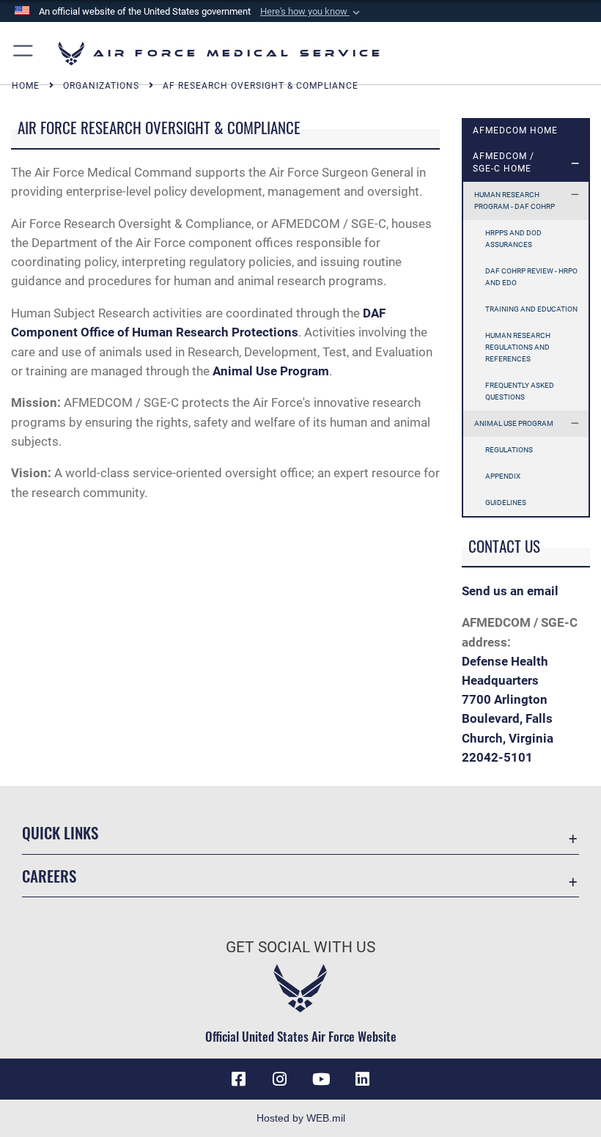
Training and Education (531, 309)
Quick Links (60, 832)
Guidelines (505, 502)
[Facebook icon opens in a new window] (239, 1079)
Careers (49, 875)
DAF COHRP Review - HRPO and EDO (531, 276)
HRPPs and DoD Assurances (513, 238)
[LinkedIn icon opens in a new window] (362, 1079)
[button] (311, 11)
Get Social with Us (300, 947)
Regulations (509, 450)
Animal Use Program (513, 423)
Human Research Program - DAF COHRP (514, 200)
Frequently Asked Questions (519, 391)
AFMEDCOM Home (515, 130)
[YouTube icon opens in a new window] (321, 1079)
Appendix (502, 476)
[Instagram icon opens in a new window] (280, 1079)
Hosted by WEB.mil (301, 1118)
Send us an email (510, 591)
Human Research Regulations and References (517, 347)
